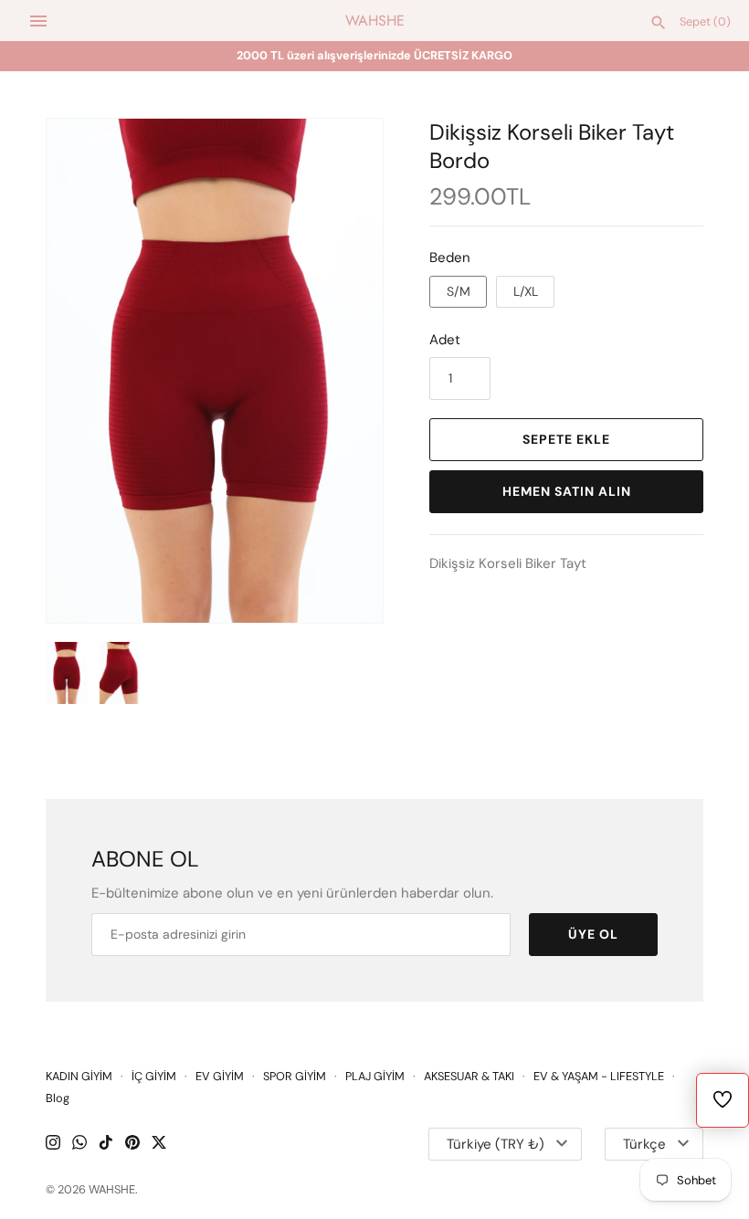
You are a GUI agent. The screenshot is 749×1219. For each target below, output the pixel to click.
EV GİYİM (219, 1076)
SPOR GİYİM (294, 1076)
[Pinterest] (132, 1144)
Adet (444, 340)
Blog (57, 1098)
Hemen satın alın (566, 491)
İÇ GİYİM (154, 1076)
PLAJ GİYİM (375, 1076)
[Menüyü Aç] (38, 21)
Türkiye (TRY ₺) (495, 1144)
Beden (449, 257)
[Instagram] (53, 1144)
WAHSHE (112, 1189)
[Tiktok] (106, 1144)
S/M (458, 291)
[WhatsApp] (79, 1144)
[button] (344, 371)
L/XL (525, 291)
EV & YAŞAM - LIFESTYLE (598, 1076)
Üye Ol (593, 934)
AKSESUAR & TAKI (469, 1076)
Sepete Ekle (566, 439)
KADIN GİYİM (79, 1076)
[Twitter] (159, 1144)
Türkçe (644, 1144)
